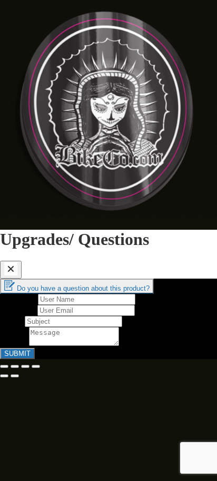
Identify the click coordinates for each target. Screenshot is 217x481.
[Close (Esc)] (4, 366)
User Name (19, 298)
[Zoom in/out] (36, 366)
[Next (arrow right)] (15, 375)
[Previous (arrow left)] (4, 375)
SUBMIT (17, 353)
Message (14, 343)
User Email (18, 309)
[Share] (15, 366)
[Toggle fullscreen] (25, 366)
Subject (12, 320)
